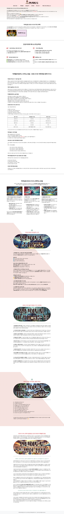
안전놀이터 (27, 5)
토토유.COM (22, 136)
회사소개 (37, 5)
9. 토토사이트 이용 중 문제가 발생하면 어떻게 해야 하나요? (24, 411)
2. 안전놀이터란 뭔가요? (18, 403)
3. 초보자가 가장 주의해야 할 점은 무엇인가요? (22, 404)
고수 (20, 15)
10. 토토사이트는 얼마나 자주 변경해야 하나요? (22, 412)
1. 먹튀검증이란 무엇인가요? (19, 402)
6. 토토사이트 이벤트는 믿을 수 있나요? (21, 408)
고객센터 (32, 5)
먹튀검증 (21, 5)
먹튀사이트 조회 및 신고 (46, 5)
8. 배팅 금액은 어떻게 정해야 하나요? (20, 410)
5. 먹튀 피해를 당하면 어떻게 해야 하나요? (21, 406)
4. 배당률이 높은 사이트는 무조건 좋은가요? (21, 405)
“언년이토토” (35, 11)
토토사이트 (15, 5)
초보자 (17, 15)
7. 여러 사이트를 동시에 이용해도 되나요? (21, 409)
